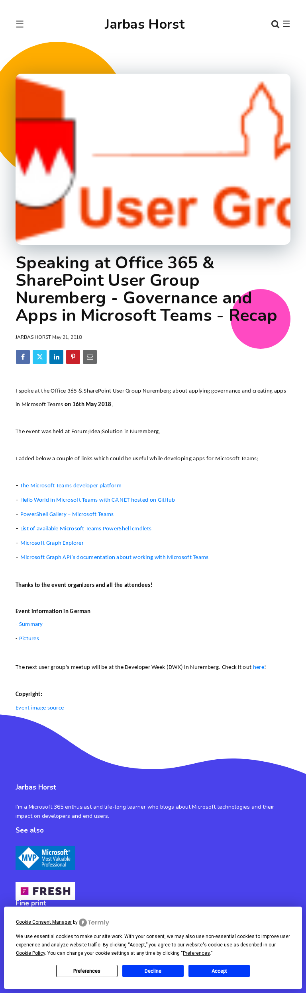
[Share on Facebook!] (23, 357)
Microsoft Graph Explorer (52, 543)
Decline (153, 971)
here (258, 667)
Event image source (40, 708)
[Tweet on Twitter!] (40, 357)
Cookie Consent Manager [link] (44, 922)
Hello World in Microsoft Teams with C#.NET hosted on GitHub (97, 500)
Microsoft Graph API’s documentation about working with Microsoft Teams (114, 558)
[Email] (90, 357)
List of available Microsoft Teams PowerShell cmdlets (86, 529)
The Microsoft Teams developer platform (71, 486)
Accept (219, 971)
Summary (31, 624)
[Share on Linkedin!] (56, 357)
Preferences (86, 971)
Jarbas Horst (144, 24)
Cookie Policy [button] (30, 953)
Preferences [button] (196, 953)
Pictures (29, 639)
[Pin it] (73, 357)
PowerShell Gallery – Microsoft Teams (67, 515)
